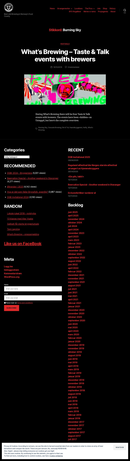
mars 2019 (73, 369)
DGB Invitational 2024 (18, 197)
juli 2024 (72, 226)
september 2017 (76, 432)
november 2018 (76, 383)
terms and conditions (25, 303)
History (112, 8)
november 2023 (76, 233)
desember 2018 (76, 380)
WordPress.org (12, 277)
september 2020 (76, 320)
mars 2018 (73, 411)
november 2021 (76, 278)
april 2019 (73, 366)
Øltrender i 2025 (15, 186)
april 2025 (73, 215)
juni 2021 (72, 292)
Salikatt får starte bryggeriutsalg (23, 224)
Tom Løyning (13, 229)
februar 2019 (74, 373)
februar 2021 (74, 303)
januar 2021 (74, 306)
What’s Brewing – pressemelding (23, 234)
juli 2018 (72, 397)
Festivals (65, 44)
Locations (79, 8)
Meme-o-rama (90, 11)
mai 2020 (73, 327)
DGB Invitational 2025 (79, 157)
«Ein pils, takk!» (76, 176)
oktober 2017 (75, 429)
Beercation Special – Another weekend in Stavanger (32, 178)
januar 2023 (74, 247)
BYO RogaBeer (75, 11)
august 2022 (74, 261)
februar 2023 (74, 243)
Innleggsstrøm (11, 270)
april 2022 (73, 268)
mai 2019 (72, 362)
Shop (105, 8)
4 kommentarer (73, 67)
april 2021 (73, 299)
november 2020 (76, 313)
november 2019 (76, 348)
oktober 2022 (75, 254)
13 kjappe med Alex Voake (20, 218)
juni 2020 (73, 324)
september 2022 (76, 257)
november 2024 (76, 219)
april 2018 (73, 408)
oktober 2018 (75, 387)
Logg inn (8, 266)
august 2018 (74, 394)
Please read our (19, 303)
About (112, 11)
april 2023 (73, 236)
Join (98, 8)
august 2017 (74, 436)
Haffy (85, 127)
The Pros (88, 8)
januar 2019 (74, 376)
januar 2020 (74, 341)
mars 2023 (73, 240)
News (52, 8)
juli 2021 (72, 289)
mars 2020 (73, 334)
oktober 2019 (75, 352)
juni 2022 (73, 264)
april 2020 (73, 331)
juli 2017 (72, 439)
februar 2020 (75, 338)
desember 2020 (76, 310)
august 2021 (74, 285)
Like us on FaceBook (22, 243)
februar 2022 (74, 271)
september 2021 (76, 282)
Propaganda (103, 11)
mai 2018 (72, 404)
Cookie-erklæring (56, 456)
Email (6, 294)
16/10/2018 (57, 67)
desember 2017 (76, 422)
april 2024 (73, 229)
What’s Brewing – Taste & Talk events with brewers (65, 55)
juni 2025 (73, 212)
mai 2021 (72, 296)
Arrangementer (63, 8)
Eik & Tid (65, 127)
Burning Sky (42, 127)
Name (6, 285)
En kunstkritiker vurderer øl (82, 193)
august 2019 (74, 355)
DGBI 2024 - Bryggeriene (19, 173)
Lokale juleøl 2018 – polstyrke (21, 213)
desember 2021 (76, 275)
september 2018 (76, 390)
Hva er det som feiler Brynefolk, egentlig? (27, 192)
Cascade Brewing (54, 127)
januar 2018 (74, 418)
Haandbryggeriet (75, 127)
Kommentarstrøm (13, 273)
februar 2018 (74, 415)
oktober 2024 (75, 222)
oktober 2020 (75, 317)
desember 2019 (76, 345)
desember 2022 (76, 250)
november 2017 (76, 425)
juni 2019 (72, 359)
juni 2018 (72, 401)
